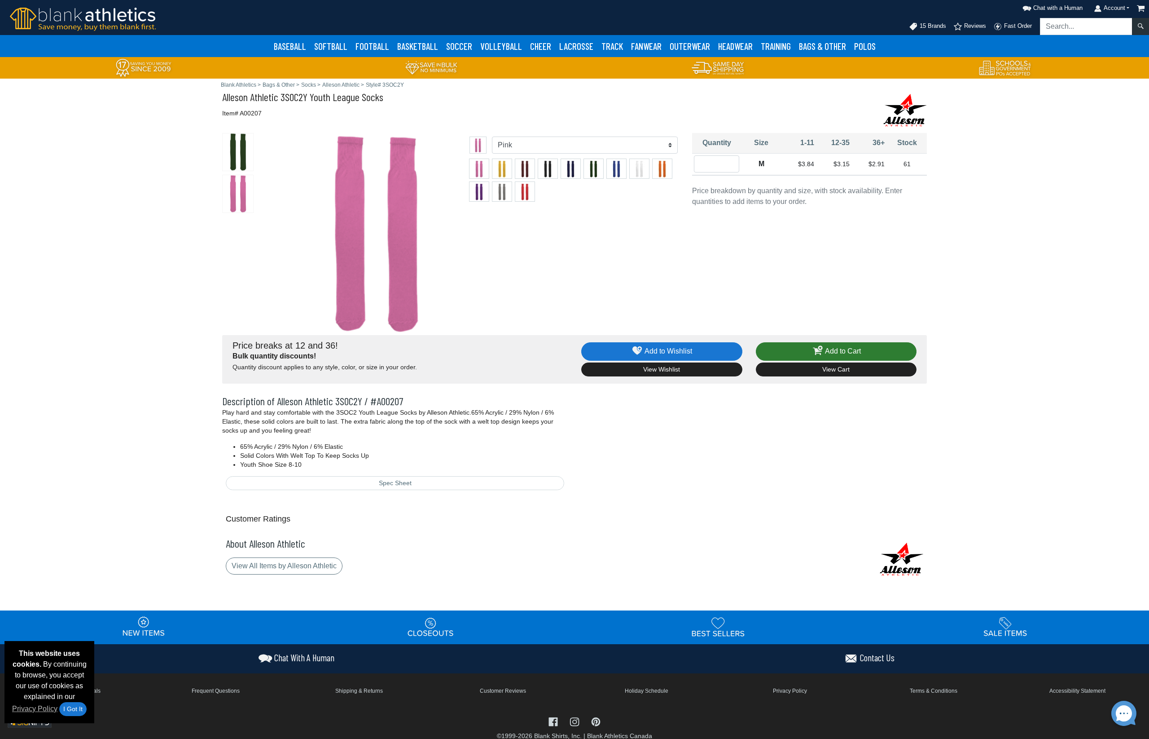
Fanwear (646, 46)
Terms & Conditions (933, 691)
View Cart (836, 369)
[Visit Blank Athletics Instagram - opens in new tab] (575, 721)
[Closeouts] (431, 626)
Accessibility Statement (1077, 691)
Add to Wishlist (667, 351)
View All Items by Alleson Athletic (284, 566)
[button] (1051, 6)
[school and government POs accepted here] (1005, 68)
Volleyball (501, 46)
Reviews (974, 25)
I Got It (73, 708)
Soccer (459, 46)
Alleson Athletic (250, 96)
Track (612, 46)
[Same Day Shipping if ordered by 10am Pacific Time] (718, 67)
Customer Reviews (503, 691)
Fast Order (1017, 25)
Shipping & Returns (359, 691)
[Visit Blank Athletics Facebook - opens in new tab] (554, 721)
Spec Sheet (395, 483)
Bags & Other (822, 46)
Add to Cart (842, 351)
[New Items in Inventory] (143, 626)
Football (372, 46)
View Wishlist (661, 369)
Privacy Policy (34, 708)
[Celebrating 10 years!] (143, 67)
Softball (330, 46)
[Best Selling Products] (718, 626)
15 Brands (932, 25)
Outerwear (690, 46)
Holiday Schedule (646, 691)
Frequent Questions (216, 691)
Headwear (735, 46)
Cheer (540, 46)
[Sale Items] (1005, 626)
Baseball (290, 46)
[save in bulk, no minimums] (430, 67)
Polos (865, 46)
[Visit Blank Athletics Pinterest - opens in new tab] (595, 721)
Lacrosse (576, 46)
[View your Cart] (1140, 8)
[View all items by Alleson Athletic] (904, 110)
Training (776, 46)
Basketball (417, 46)
